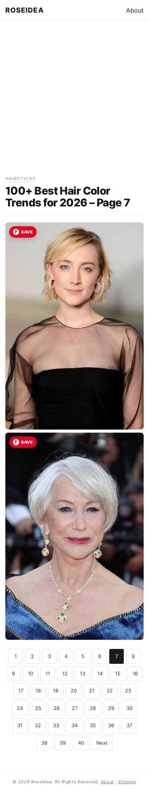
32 (38, 725)
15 (117, 673)
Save (27, 232)
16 (135, 673)
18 (38, 690)
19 (55, 690)
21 (91, 690)
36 (111, 725)
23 (128, 690)
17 (20, 690)
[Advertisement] (74, 100)
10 (30, 673)
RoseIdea (24, 10)
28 (93, 708)
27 (75, 708)
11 (47, 673)
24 (20, 708)
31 (20, 725)
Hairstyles (20, 178)
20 (74, 690)
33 (56, 725)
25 (38, 708)
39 (63, 743)
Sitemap (127, 781)
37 (129, 725)
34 (74, 725)
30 (129, 708)
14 (100, 673)
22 (110, 690)
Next (102, 743)
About (135, 10)
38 (44, 743)
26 (56, 708)
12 (65, 673)
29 (111, 708)
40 (81, 743)
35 (93, 725)
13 (82, 673)
